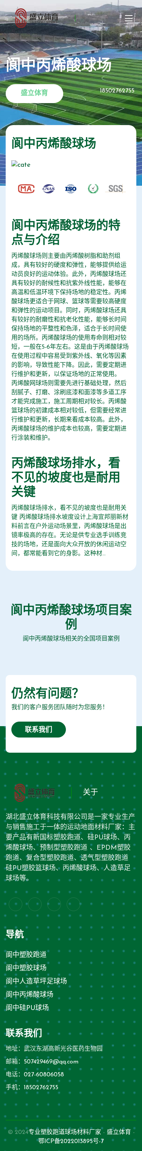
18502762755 (41, 1088)
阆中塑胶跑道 (26, 955)
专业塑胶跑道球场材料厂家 (64, 1132)
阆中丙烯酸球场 (29, 995)
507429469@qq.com (51, 1062)
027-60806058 (44, 1075)
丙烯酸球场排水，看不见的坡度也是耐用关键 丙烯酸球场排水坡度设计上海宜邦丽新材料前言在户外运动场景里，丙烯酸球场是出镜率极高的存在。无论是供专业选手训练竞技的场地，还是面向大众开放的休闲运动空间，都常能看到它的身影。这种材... (69, 531)
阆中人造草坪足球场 (36, 982)
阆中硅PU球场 (27, 1008)
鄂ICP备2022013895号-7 (71, 1141)
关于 (90, 793)
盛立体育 (119, 1132)
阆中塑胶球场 (26, 968)
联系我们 (38, 730)
